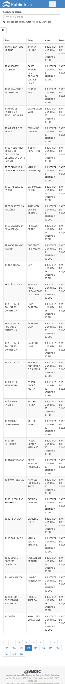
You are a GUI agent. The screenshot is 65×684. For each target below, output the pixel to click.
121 (21, 648)
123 (35, 648)
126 (58, 648)
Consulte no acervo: (12, 11)
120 (14, 648)
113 (19, 642)
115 (33, 642)
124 (43, 648)
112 (11, 642)
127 (6, 653)
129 (21, 653)
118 (54, 642)
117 (47, 642)
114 (26, 642)
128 (14, 653)
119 (6, 648)
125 (50, 648)
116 (40, 642)
